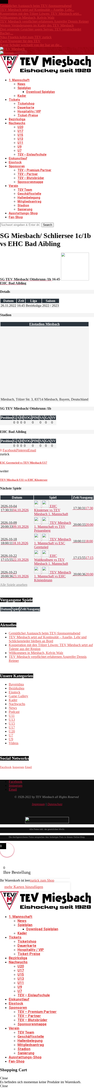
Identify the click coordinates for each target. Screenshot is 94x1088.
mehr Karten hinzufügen (23, 887)
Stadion (23, 205)
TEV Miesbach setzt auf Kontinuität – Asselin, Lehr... (37, 10)
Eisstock (15, 162)
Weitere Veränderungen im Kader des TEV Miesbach (37, 25)
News (21, 84)
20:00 (82, 524)
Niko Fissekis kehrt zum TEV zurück (26, 37)
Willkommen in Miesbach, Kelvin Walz (27, 17)
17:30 (82, 508)
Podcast (14, 712)
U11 (20, 142)
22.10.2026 (15, 558)
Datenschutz (54, 804)
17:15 (82, 558)
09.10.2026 (15, 524)
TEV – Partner (27, 174)
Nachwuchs (17, 123)
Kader (21, 95)
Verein (13, 186)
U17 (20, 131)
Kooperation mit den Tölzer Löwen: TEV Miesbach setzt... (41, 13)
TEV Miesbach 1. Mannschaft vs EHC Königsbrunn (52, 576)
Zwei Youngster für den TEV (20, 41)
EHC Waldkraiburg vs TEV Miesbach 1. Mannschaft (51, 559)
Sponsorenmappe (30, 182)
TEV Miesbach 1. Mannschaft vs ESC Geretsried (52, 543)
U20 (20, 127)
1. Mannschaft (19, 80)
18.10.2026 (14, 541)
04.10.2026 (15, 508)
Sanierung (24, 209)
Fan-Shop (16, 217)
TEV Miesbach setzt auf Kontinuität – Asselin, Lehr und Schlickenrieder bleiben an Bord (48, 639)
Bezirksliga (17, 119)
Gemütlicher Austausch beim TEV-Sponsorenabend (35, 6)
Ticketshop (25, 103)
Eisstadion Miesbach (44, 324)
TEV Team (24, 189)
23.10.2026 (15, 574)
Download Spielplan (40, 92)
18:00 (82, 541)
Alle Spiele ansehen (13, 585)
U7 (19, 150)
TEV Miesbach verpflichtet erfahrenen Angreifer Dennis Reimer (44, 21)
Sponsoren (17, 166)
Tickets (14, 99)
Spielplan (24, 88)
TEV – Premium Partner (34, 170)
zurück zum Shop (42, 880)
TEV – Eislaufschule (31, 154)
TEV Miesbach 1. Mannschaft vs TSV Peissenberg (52, 526)
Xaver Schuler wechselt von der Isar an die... (31, 45)
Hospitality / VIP (29, 111)
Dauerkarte (25, 107)
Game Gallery (18, 696)
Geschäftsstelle (29, 193)
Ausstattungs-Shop (23, 213)
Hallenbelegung (28, 197)
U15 (20, 135)
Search (47, 224)
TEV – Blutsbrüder (30, 178)
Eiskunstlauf (18, 158)
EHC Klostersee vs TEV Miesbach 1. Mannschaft (51, 510)
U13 (20, 139)
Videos (13, 743)
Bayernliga (16, 684)
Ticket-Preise (27, 115)
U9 (19, 146)
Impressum (38, 804)
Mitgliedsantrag (29, 201)
